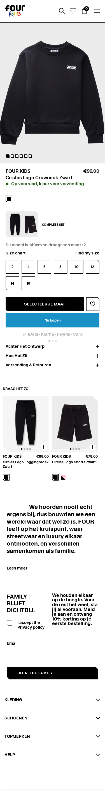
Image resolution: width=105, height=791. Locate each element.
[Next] (94, 438)
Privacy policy (31, 627)
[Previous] (6, 438)
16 (28, 283)
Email (12, 643)
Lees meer (17, 568)
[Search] (62, 11)
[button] (8, 156)
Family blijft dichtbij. (19, 603)
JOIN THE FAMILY (35, 673)
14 (12, 283)
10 (76, 267)
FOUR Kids (18, 171)
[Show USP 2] (52, 341)
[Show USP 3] (56, 341)
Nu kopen (53, 320)
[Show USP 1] (49, 341)
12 (92, 267)
